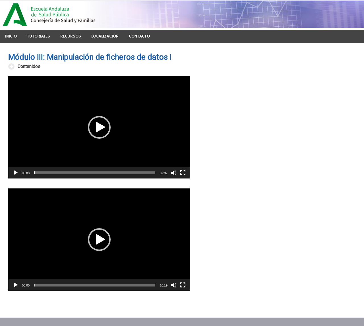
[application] (99, 127)
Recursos (70, 36)
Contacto (139, 36)
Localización (105, 36)
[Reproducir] (15, 173)
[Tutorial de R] (182, 26)
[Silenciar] (174, 173)
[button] (99, 127)
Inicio (11, 36)
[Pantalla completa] (183, 173)
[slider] (94, 172)
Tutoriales (38, 36)
